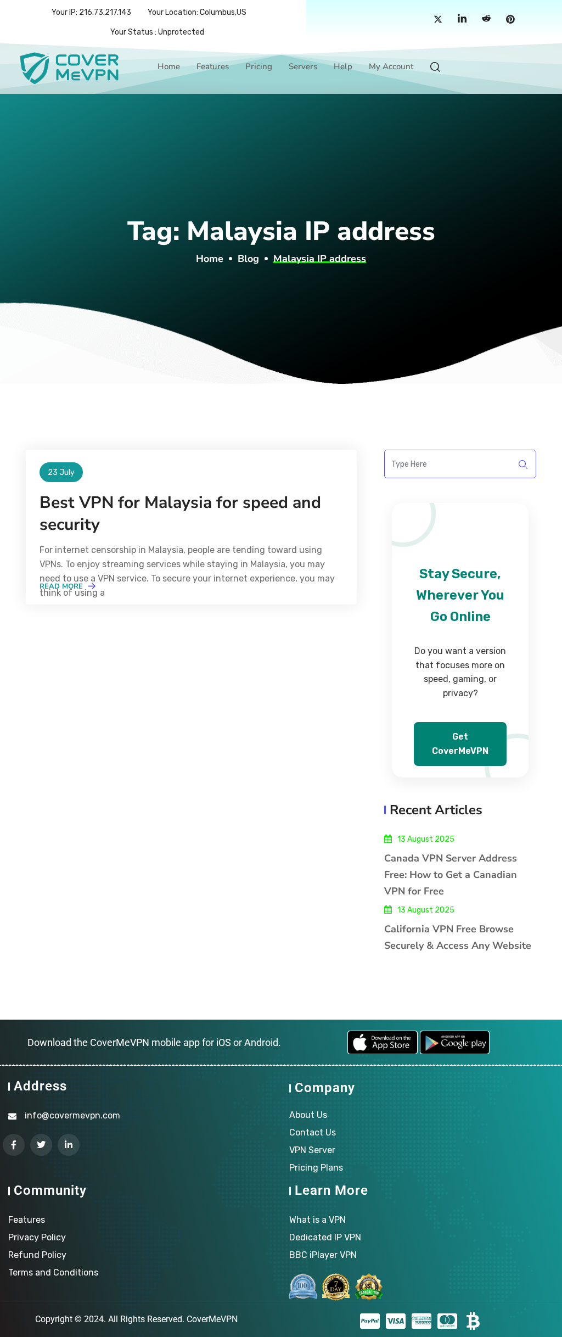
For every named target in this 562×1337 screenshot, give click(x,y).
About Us (308, 1115)
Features (212, 66)
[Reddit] (486, 20)
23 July (61, 472)
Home (169, 66)
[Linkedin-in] (69, 1145)
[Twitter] (438, 20)
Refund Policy (37, 1255)
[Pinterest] (510, 20)
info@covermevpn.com (72, 1115)
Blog (248, 259)
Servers (303, 66)
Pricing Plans (316, 1167)
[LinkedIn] (462, 20)
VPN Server (312, 1150)
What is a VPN (317, 1220)
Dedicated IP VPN (325, 1237)
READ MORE (62, 586)
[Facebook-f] (14, 1145)
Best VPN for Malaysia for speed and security (180, 513)
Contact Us (312, 1132)
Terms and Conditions (53, 1272)
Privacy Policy (37, 1237)
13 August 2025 (425, 839)
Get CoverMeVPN (460, 743)
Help (343, 66)
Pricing (258, 66)
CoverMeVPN (212, 1319)
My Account (391, 66)
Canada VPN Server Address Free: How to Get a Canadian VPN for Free (450, 875)
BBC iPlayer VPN (323, 1255)
